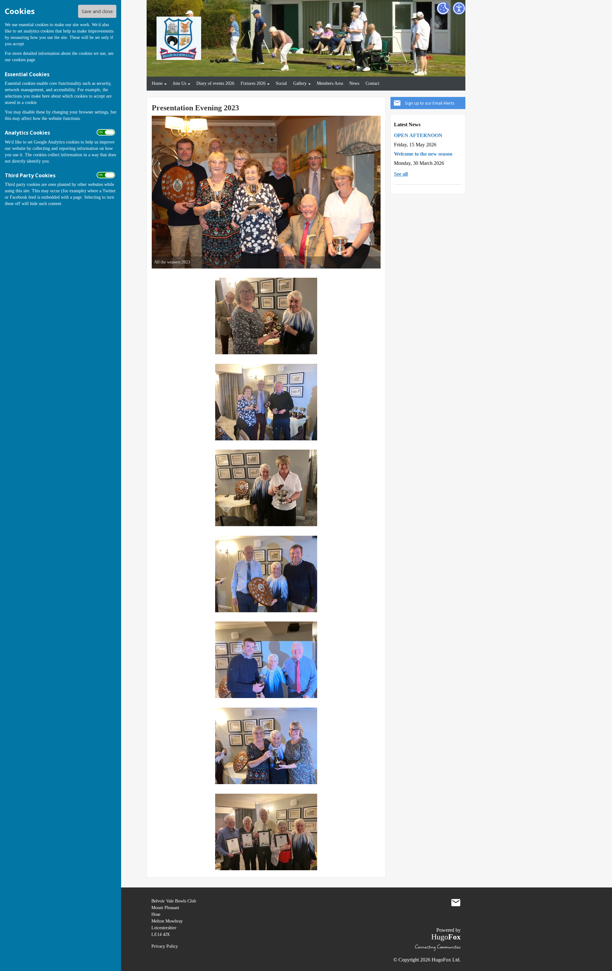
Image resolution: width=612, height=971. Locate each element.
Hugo (446, 937)
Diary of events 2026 (215, 83)
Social (281, 83)
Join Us (179, 83)
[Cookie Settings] (443, 8)
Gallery (300, 83)
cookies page (23, 59)
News (354, 83)
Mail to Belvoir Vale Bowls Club (456, 902)
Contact (372, 83)
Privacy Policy (164, 946)
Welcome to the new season (423, 154)
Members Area (330, 83)
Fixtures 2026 (253, 83)
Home (157, 83)
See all (401, 174)
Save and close (97, 11)
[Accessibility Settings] (459, 8)
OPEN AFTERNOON (418, 135)
